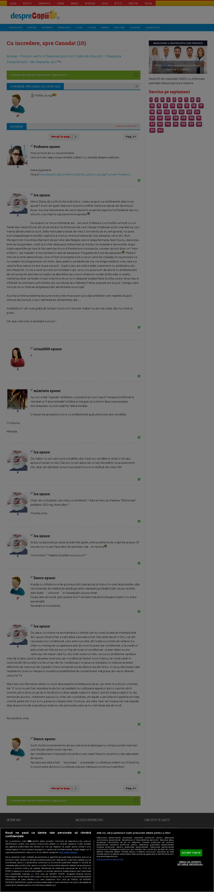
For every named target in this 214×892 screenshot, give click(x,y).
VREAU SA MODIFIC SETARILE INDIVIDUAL (190, 863)
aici (32, 874)
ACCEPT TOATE (191, 852)
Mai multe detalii (68, 852)
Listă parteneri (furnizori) (110, 859)
